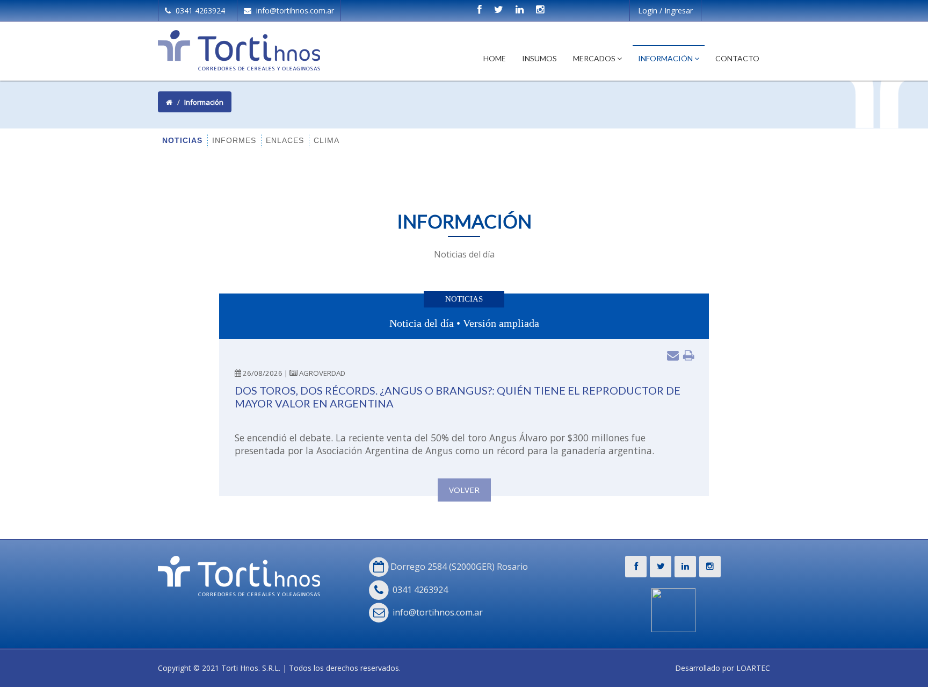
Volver (464, 489)
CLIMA (326, 140)
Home (494, 58)
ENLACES (285, 140)
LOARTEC (753, 668)
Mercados (595, 58)
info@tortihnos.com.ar (294, 10)
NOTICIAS (182, 140)
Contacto (737, 58)
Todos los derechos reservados (344, 668)
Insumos (539, 58)
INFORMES (234, 140)
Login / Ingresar (665, 10)
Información (666, 58)
